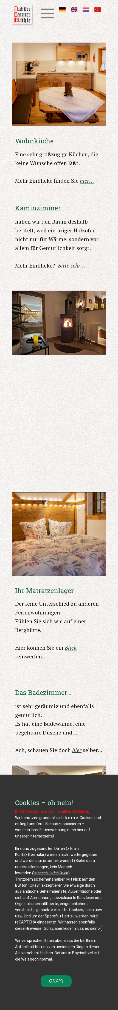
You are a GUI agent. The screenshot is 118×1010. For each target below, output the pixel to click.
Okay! (56, 981)
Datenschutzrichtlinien (50, 873)
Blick (71, 647)
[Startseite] (22, 14)
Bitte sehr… (71, 265)
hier (77, 750)
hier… (87, 180)
